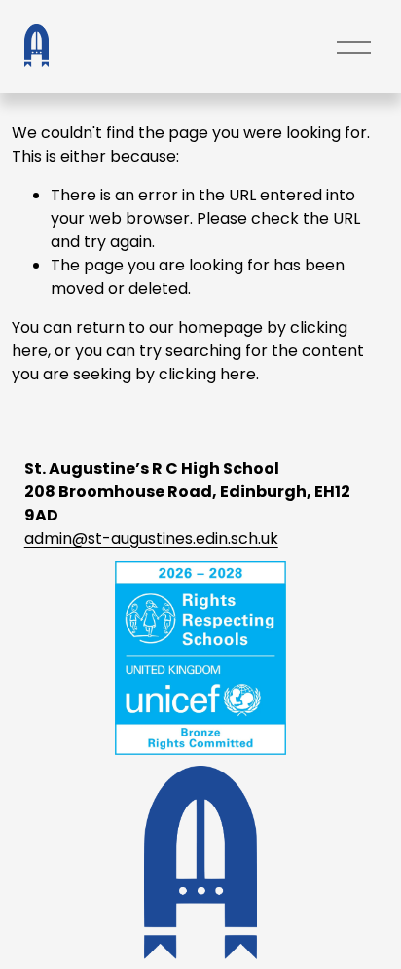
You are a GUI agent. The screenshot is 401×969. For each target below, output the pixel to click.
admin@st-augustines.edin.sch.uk (151, 538)
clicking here (207, 374)
